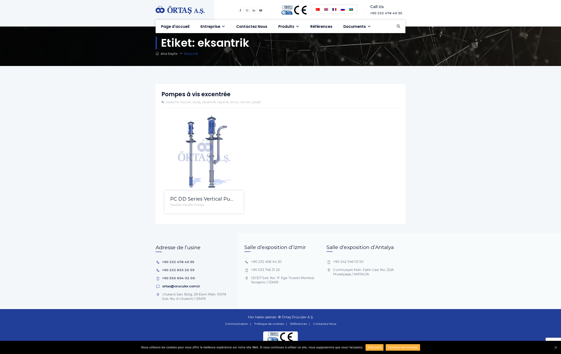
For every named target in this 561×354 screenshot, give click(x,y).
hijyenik (223, 102)
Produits (286, 26)
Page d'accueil (175, 26)
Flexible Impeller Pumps (187, 204)
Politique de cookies (269, 324)
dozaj (196, 102)
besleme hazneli (178, 102)
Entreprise (210, 26)
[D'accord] (555, 347)
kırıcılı (234, 102)
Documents (354, 26)
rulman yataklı (250, 102)
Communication (236, 324)
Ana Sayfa (168, 53)
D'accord (374, 347)
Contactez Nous (251, 26)
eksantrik (209, 102)
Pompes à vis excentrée (196, 94)
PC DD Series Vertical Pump (204, 199)
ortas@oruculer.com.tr (181, 286)
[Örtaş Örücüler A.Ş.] (180, 10)
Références (321, 26)
